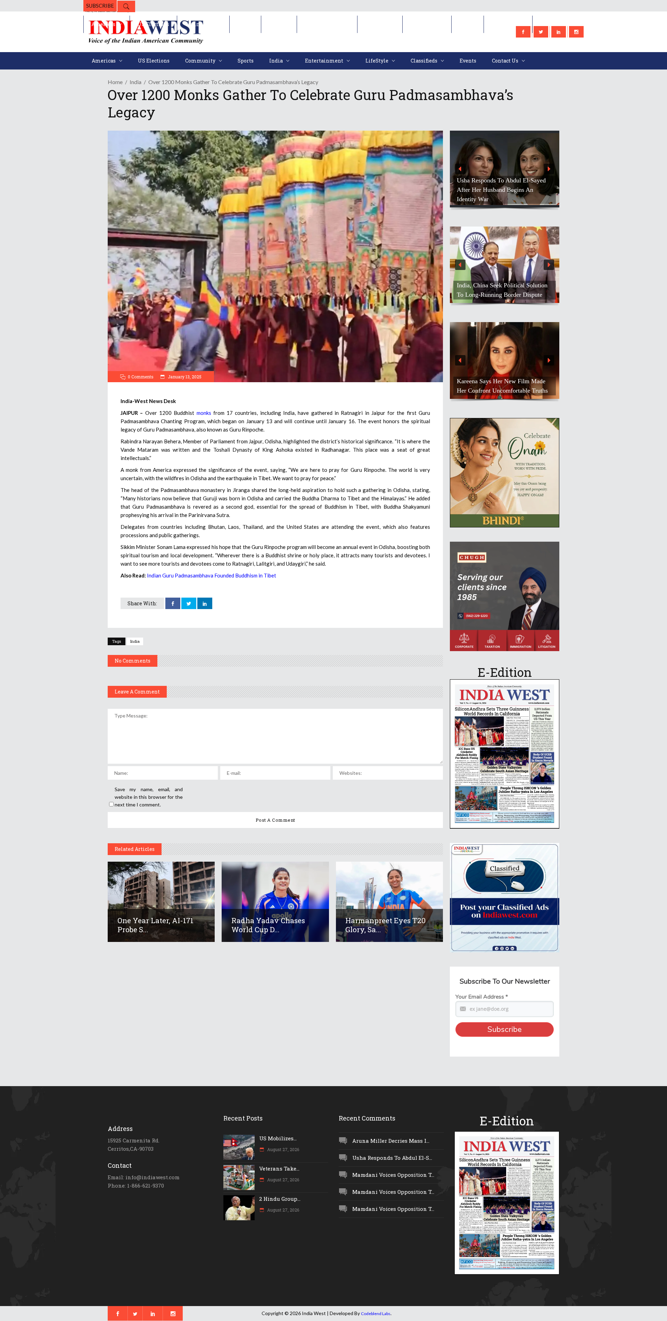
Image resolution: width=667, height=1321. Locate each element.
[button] (504, 169)
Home (115, 82)
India (135, 82)
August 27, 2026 (282, 1149)
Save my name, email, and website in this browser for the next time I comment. (149, 796)
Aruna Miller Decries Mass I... (390, 1140)
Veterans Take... (279, 1168)
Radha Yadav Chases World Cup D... (268, 925)
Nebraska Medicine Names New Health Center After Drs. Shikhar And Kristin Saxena (504, 190)
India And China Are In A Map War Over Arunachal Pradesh (502, 290)
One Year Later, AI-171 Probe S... (155, 925)
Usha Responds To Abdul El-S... (392, 1157)
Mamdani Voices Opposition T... (393, 1174)
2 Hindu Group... (279, 1198)
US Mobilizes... (278, 1138)
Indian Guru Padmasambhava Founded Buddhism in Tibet (211, 575)
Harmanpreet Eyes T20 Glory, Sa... (385, 925)
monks (205, 413)
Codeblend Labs (375, 1313)
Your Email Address (481, 997)
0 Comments (141, 376)
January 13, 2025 (184, 376)
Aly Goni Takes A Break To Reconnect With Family (492, 386)
